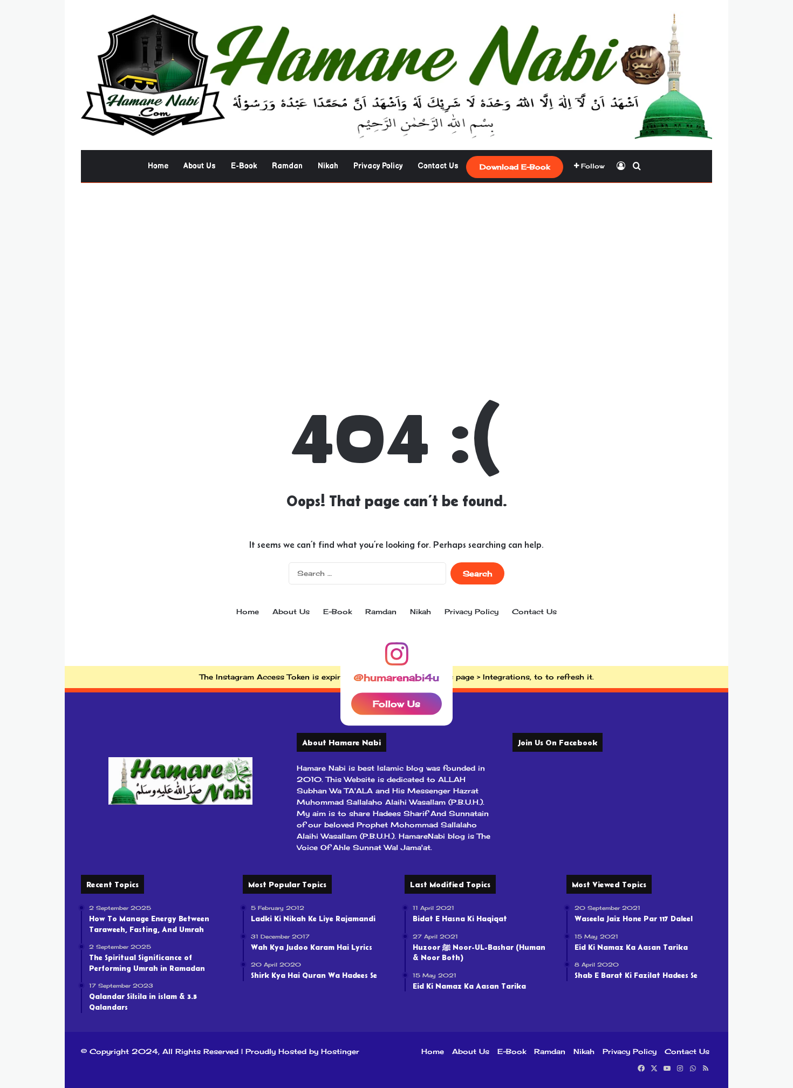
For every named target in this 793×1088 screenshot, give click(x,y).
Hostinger (340, 1051)
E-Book (244, 166)
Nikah (328, 166)
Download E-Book (515, 166)
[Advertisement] (396, 269)
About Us (199, 166)
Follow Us (396, 703)
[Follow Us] (396, 658)
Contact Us (438, 166)
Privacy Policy (377, 166)
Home (158, 166)
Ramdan (287, 166)
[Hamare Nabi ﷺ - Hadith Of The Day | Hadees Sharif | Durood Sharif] (396, 75)
